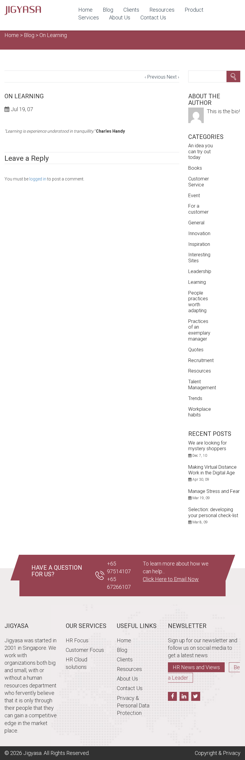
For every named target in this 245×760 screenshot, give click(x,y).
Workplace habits (199, 412)
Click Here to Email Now (171, 579)
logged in (37, 179)
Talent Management (202, 384)
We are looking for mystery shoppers (207, 445)
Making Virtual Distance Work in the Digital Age (212, 470)
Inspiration (199, 244)
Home (85, 10)
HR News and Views (196, 667)
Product (194, 10)
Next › (173, 77)
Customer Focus (85, 650)
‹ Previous (155, 77)
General (196, 223)
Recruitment (201, 360)
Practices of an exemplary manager (199, 330)
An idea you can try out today (200, 151)
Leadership (199, 271)
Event (194, 195)
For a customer (198, 209)
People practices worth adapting (198, 301)
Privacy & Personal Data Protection (133, 705)
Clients (131, 10)
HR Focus (77, 640)
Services (88, 17)
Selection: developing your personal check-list (213, 512)
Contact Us (153, 17)
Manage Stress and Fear (214, 491)
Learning (197, 282)
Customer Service (198, 182)
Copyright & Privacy (218, 753)
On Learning (53, 35)
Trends (195, 398)
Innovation (199, 233)
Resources (161, 10)
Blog (108, 10)
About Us (119, 17)
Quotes (195, 350)
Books (195, 168)
